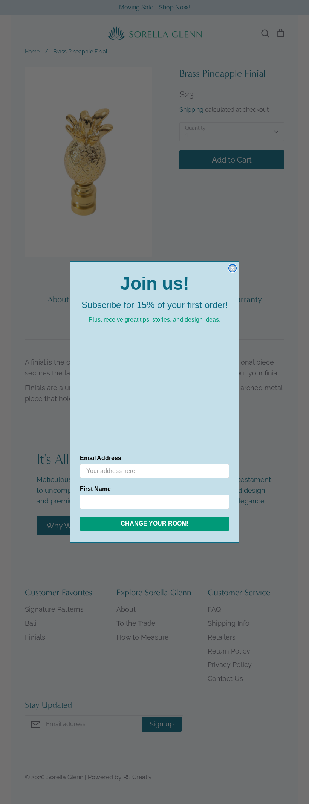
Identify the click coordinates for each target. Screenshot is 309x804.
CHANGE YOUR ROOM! (154, 523)
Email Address (100, 458)
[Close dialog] (232, 268)
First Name (95, 489)
